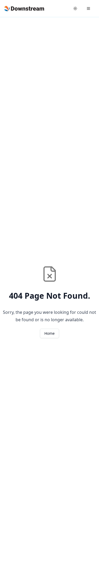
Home (49, 333)
